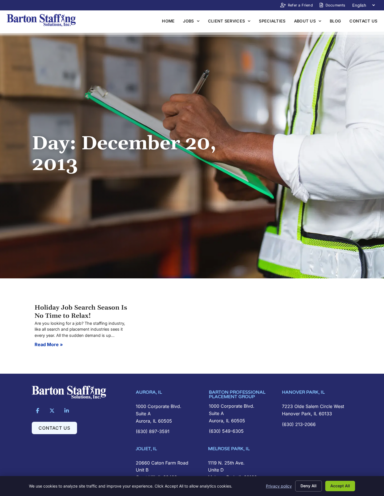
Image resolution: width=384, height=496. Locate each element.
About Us (305, 21)
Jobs (188, 21)
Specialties (272, 21)
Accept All (340, 485)
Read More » (49, 344)
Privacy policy (279, 486)
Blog (335, 21)
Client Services (226, 21)
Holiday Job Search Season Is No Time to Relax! (81, 312)
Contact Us (363, 21)
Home (168, 21)
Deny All (309, 485)
